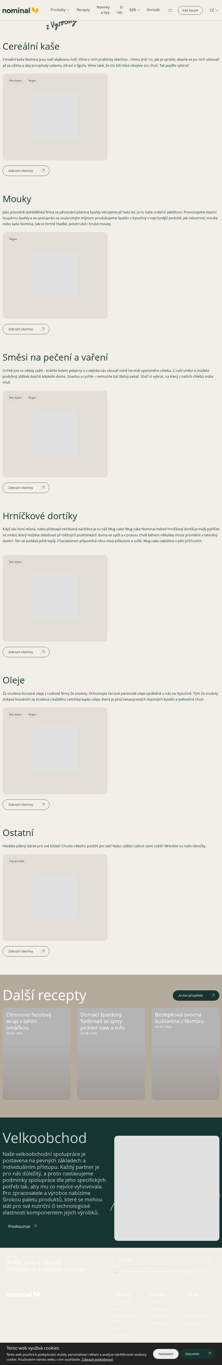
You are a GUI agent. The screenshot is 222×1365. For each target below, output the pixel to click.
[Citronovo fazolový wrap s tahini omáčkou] (36, 1054)
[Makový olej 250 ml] (55, 749)
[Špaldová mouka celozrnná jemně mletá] (55, 274)
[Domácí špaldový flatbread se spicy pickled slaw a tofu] (111, 1054)
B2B (132, 9)
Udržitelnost (158, 1323)
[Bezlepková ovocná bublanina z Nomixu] (185, 1054)
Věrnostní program (199, 1316)
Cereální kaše (123, 1301)
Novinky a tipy (103, 10)
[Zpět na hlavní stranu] (20, 10)
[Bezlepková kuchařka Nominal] (55, 896)
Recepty (83, 9)
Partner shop (195, 1323)
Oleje (117, 1328)
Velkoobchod (123, 1336)
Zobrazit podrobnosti (97, 1359)
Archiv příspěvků (191, 995)
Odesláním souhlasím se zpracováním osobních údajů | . (157, 1271)
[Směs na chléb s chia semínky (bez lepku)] (55, 432)
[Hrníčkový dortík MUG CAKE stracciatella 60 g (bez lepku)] (55, 597)
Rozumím (192, 1354)
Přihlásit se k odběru (208, 1260)
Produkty (58, 9)
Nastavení (166, 1354)
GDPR (189, 1271)
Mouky (118, 1309)
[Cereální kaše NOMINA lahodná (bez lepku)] (55, 115)
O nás (119, 10)
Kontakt (153, 9)
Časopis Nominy (161, 1316)
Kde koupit (190, 10)
